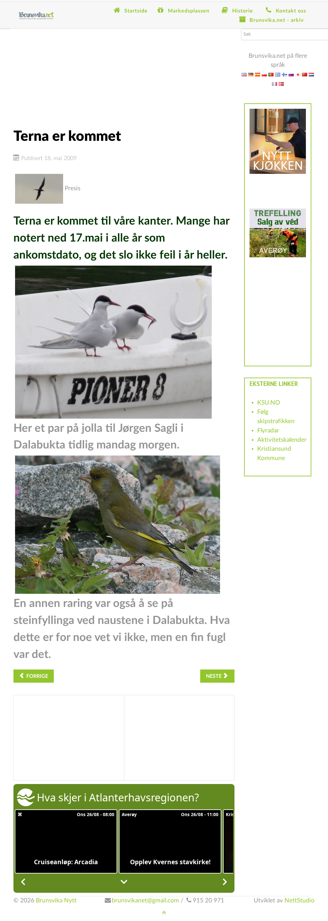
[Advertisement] (124, 73)
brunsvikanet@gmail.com (145, 901)
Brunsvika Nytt (56, 901)
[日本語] (297, 74)
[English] (244, 74)
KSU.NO (268, 403)
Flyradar (268, 431)
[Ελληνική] (277, 74)
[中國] (304, 74)
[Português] (271, 74)
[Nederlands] (311, 74)
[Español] (257, 74)
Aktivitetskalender (282, 440)
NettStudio (299, 901)
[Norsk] (281, 84)
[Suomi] (284, 74)
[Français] (274, 84)
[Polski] (264, 74)
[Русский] (291, 74)
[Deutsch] (250, 74)
